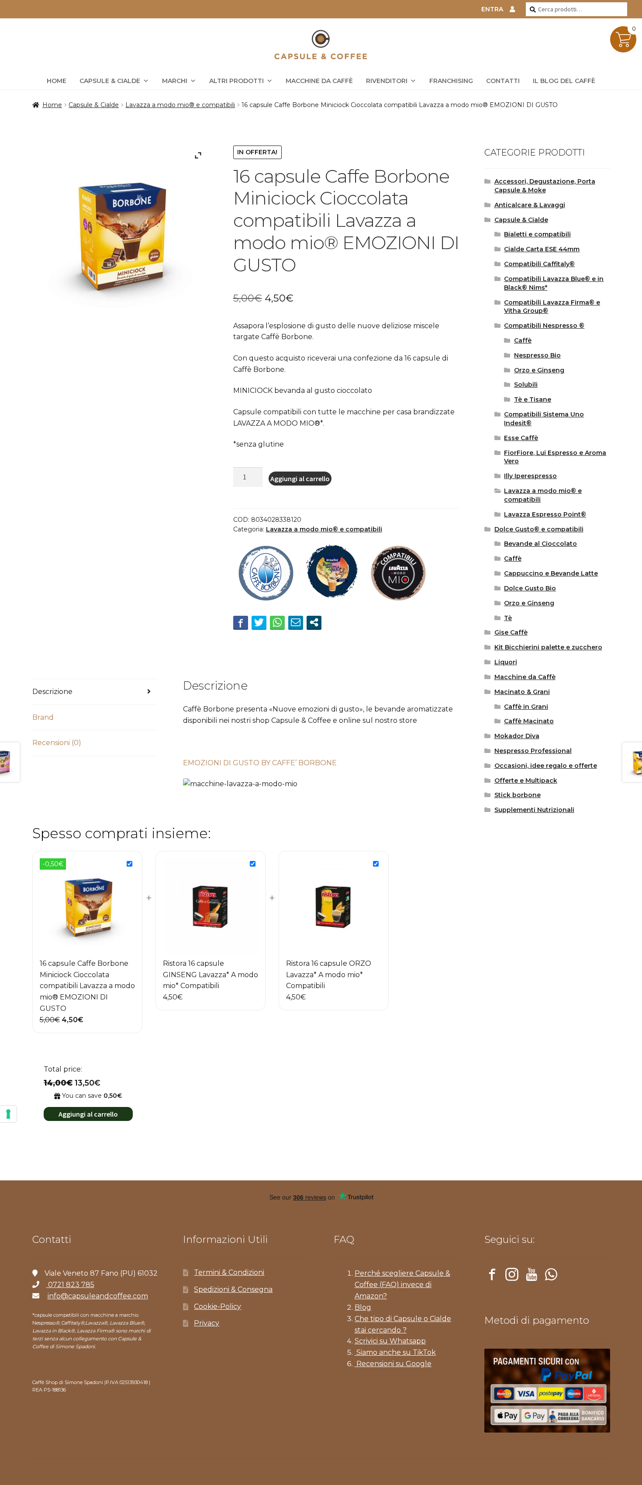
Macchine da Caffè (319, 81)
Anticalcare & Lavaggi (529, 205)
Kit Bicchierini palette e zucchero (548, 647)
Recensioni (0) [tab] (56, 743)
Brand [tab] (43, 717)
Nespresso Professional (533, 751)
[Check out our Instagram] (511, 1276)
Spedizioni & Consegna (233, 1289)
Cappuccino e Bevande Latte (551, 573)
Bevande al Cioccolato (540, 544)
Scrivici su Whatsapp (390, 1341)
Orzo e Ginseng (539, 370)
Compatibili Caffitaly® (539, 264)
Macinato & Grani (522, 692)
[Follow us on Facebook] (492, 1276)
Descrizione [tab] (52, 691)
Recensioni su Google (393, 1364)
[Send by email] (295, 622)
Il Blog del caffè (564, 81)
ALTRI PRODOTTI (236, 81)
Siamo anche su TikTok (395, 1352)
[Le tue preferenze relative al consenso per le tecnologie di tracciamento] (8, 1114)
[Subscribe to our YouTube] (531, 1276)
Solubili (526, 385)
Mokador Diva (516, 736)
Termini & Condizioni (229, 1272)
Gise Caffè (511, 632)
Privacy (206, 1323)
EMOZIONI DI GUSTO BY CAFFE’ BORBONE (260, 763)
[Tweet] (259, 622)
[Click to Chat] (551, 1276)
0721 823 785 (70, 1284)
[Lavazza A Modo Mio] (398, 574)
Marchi (174, 81)
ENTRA (492, 9)
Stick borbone (517, 795)
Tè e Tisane (532, 399)
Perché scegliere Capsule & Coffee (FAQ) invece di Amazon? (402, 1284)
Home (52, 105)
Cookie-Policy (217, 1306)
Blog (363, 1307)
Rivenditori (386, 81)
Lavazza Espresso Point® (545, 514)
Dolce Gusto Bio (530, 588)
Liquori (505, 662)
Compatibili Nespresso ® (544, 326)
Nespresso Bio (537, 355)
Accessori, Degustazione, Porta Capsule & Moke (544, 185)
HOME (56, 81)
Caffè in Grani (526, 707)
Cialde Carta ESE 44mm (542, 249)
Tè (508, 618)
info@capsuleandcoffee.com (98, 1296)
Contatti (503, 81)
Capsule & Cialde (109, 81)
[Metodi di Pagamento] (547, 1391)
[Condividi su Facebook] (240, 622)
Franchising (451, 81)
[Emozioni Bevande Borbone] (332, 574)
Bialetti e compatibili (537, 234)
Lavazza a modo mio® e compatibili (180, 105)
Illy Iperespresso (530, 476)
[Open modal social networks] (314, 622)
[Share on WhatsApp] (277, 622)
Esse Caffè (521, 438)
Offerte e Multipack (525, 780)
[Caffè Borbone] (266, 574)
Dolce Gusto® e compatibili (538, 529)
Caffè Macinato (529, 721)
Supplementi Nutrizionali (534, 810)
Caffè (523, 340)
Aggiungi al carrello (300, 478)
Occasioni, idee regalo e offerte (545, 766)
